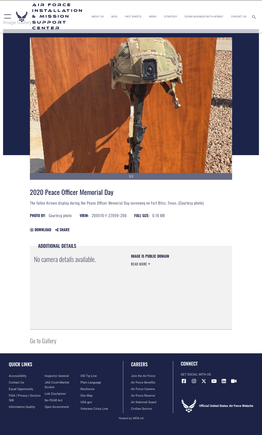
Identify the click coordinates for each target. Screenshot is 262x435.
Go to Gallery (43, 340)
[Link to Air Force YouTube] (214, 381)
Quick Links (20, 364)
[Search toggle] (254, 16)
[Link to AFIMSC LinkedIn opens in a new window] (224, 381)
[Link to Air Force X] (204, 381)
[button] (6, 16)
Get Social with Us (196, 374)
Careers (139, 364)
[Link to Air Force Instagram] (194, 381)
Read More (139, 264)
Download (42, 229)
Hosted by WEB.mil (131, 418)
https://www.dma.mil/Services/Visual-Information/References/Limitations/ (167, 298)
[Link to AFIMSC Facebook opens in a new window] (184, 381)
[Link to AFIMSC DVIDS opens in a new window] (234, 381)
